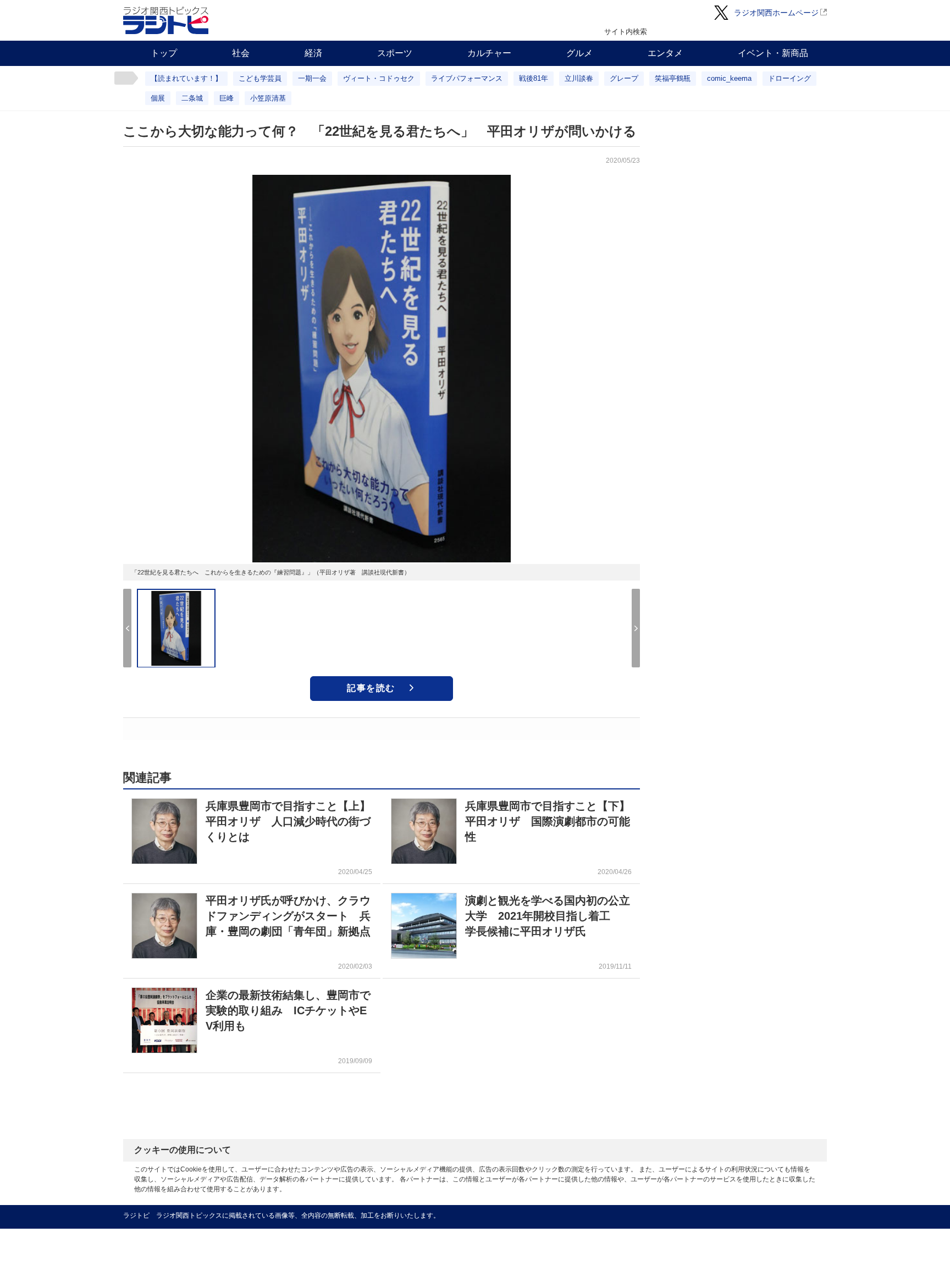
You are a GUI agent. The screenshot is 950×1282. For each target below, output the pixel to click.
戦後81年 (533, 78)
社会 (241, 53)
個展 (158, 98)
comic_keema (729, 78)
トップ (164, 53)
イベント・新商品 (773, 53)
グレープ (624, 78)
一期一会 (312, 78)
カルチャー (489, 53)
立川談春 (579, 78)
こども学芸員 (260, 78)
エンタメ (665, 53)
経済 (313, 53)
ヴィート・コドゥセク (379, 78)
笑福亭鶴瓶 (673, 78)
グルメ (579, 53)
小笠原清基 (268, 98)
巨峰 (226, 98)
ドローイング (789, 78)
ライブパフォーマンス (466, 78)
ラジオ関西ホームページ (776, 12)
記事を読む (371, 688)
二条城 (192, 98)
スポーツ (394, 53)
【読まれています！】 (186, 78)
